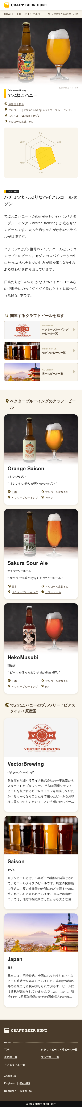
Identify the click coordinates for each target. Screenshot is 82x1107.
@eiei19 (25, 1083)
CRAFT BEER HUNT (16, 14)
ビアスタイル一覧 (14, 1065)
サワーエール (53, 592)
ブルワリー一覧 (41, 14)
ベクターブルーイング (25, 497)
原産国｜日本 (16, 104)
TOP (6, 1049)
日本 (14, 492)
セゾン (49, 497)
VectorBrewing (63, 14)
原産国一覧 (10, 1057)
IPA (47, 686)
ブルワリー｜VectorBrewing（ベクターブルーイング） (40, 110)
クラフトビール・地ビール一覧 (59, 1049)
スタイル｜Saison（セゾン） (25, 115)
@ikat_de (26, 1091)
